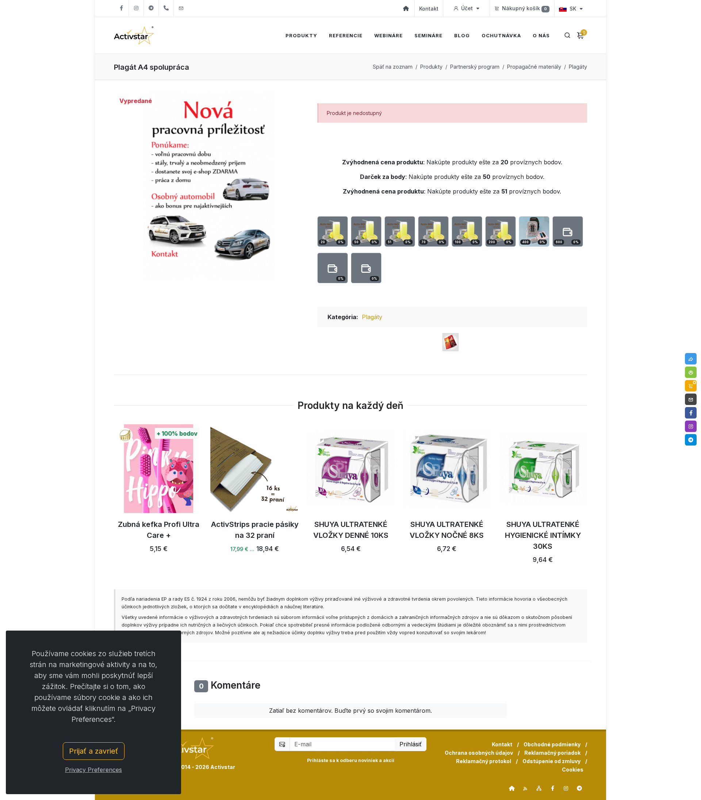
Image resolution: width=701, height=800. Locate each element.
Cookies (572, 769)
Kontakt (428, 8)
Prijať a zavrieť (93, 751)
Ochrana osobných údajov (479, 753)
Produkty (431, 67)
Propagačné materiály (534, 67)
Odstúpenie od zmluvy (551, 761)
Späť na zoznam (393, 67)
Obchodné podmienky (552, 744)
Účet (467, 8)
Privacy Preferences (93, 769)
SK (573, 8)
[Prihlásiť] (691, 372)
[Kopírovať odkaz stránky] (691, 358)
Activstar (222, 767)
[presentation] (107, 498)
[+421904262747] (166, 8)
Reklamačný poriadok (552, 753)
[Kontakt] (691, 399)
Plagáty (578, 67)
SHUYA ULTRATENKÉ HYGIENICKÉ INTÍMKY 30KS (543, 535)
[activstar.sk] (512, 788)
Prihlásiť (410, 744)
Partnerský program (474, 67)
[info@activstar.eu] (181, 8)
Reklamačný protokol (483, 761)
